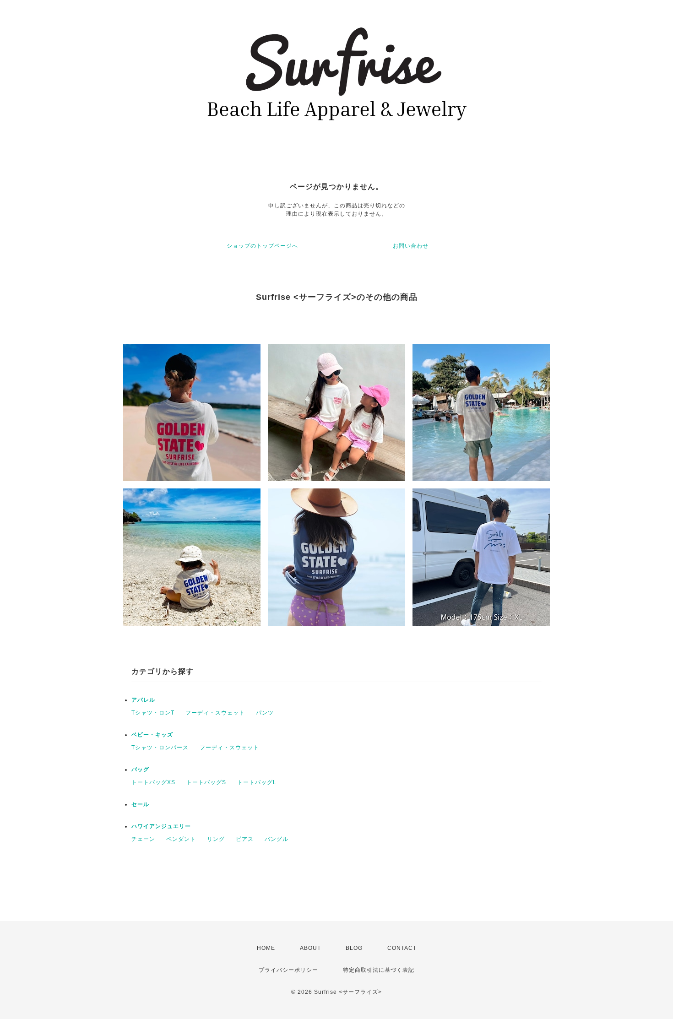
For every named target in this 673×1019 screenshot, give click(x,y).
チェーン (143, 839)
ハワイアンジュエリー (161, 826)
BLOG (354, 948)
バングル (276, 839)
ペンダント (181, 839)
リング (216, 839)
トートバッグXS (153, 782)
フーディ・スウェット (215, 713)
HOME (266, 948)
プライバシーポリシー (288, 970)
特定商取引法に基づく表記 (378, 970)
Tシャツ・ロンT (152, 713)
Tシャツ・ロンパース (160, 747)
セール (140, 804)
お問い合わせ (411, 246)
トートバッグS (206, 782)
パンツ (265, 713)
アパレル (143, 700)
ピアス (245, 839)
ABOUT (310, 948)
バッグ (140, 769)
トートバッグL (257, 782)
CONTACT (402, 948)
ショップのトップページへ (262, 246)
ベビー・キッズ (152, 735)
